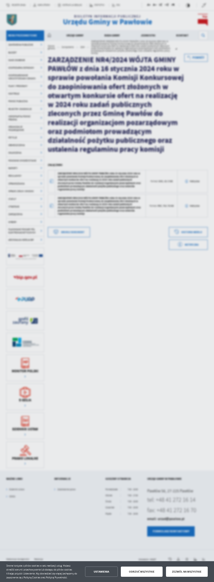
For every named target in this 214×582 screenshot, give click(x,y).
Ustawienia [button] (101, 572)
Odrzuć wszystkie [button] (141, 572)
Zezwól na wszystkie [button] (186, 572)
